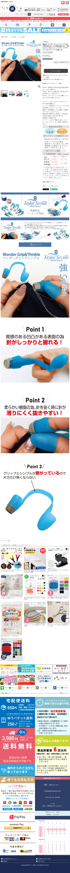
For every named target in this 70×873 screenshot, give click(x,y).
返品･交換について (48, 182)
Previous (2, 61)
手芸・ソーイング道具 (10, 37)
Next (39, 61)
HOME (2, 37)
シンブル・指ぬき (21, 37)
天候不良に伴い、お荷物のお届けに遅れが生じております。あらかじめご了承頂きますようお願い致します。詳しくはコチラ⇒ (35, 21)
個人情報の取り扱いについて (9, 858)
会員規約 (5, 861)
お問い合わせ (41, 861)
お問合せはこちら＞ (54, 785)
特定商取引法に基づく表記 (44, 858)
